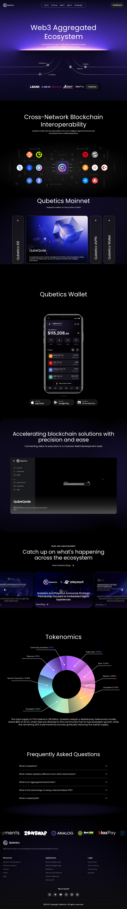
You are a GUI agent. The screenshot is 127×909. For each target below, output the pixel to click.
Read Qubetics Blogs (61, 565)
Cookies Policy (92, 869)
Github (5, 873)
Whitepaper (78, 5)
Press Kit (6, 869)
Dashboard (117, 5)
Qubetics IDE (50, 880)
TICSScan (54, 5)
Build (61, 5)
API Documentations (10, 865)
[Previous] (5, 590)
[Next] (122, 590)
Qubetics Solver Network (54, 873)
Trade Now (92, 87)
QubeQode (49, 869)
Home (46, 5)
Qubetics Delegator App (53, 865)
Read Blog (40, 604)
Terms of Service (93, 865)
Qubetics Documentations (12, 862)
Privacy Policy (92, 862)
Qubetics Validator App (53, 862)
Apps (68, 5)
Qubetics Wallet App (52, 876)
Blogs (5, 876)
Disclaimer (91, 873)
